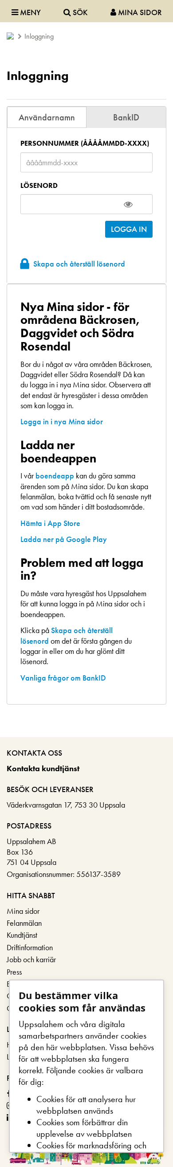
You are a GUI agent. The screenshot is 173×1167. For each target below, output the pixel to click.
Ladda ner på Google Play (63, 539)
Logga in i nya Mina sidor (61, 421)
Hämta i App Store (50, 523)
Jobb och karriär (31, 959)
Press (14, 972)
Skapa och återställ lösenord (79, 264)
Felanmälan (24, 923)
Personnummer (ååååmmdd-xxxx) (84, 143)
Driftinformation (30, 947)
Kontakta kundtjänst (43, 768)
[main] (86, 400)
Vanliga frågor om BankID (63, 678)
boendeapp (54, 475)
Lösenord (39, 185)
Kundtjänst (22, 935)
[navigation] (86, 11)
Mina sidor (23, 911)
